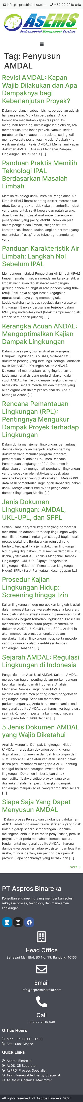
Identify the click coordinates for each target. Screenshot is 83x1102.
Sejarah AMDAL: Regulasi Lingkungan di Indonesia (40, 661)
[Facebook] (29, 922)
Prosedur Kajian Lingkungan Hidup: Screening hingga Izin (35, 587)
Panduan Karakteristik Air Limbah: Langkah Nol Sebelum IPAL (40, 256)
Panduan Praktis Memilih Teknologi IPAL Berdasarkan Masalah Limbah (39, 174)
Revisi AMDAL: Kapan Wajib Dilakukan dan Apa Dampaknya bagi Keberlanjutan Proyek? (39, 89)
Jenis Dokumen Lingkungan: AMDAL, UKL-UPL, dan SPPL (34, 509)
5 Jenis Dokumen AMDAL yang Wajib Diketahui (40, 731)
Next (75, 867)
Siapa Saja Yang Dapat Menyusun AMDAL (36, 805)
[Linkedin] (7, 922)
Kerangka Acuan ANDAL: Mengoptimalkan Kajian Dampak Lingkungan (39, 334)
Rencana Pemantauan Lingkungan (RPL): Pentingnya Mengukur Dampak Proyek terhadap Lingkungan (40, 419)
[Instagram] (18, 922)
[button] (41, 44)
